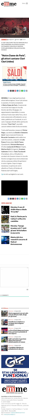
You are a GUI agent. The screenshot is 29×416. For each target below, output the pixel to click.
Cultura (4, 39)
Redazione (18, 39)
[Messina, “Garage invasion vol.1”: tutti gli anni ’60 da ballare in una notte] (5, 228)
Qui (2, 174)
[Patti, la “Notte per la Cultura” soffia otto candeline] (5, 219)
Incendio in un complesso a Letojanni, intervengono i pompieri (16, 323)
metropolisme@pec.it (9, 414)
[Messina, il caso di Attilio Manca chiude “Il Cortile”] (5, 210)
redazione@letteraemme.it (18, 412)
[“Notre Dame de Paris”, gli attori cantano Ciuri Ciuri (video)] (14, 28)
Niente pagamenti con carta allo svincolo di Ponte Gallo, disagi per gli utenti (18, 314)
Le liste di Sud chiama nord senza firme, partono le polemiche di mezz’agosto (18, 332)
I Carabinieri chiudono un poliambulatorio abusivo (16, 348)
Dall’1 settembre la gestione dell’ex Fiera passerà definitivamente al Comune (17, 340)
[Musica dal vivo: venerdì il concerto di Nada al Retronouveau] (5, 240)
